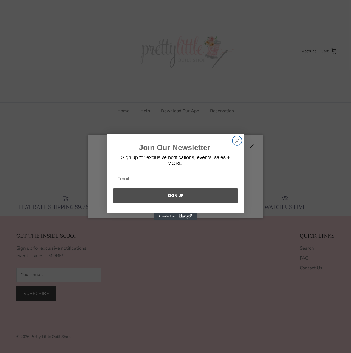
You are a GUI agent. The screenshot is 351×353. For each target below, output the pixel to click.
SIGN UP (175, 195)
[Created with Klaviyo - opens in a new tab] (175, 216)
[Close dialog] (237, 140)
